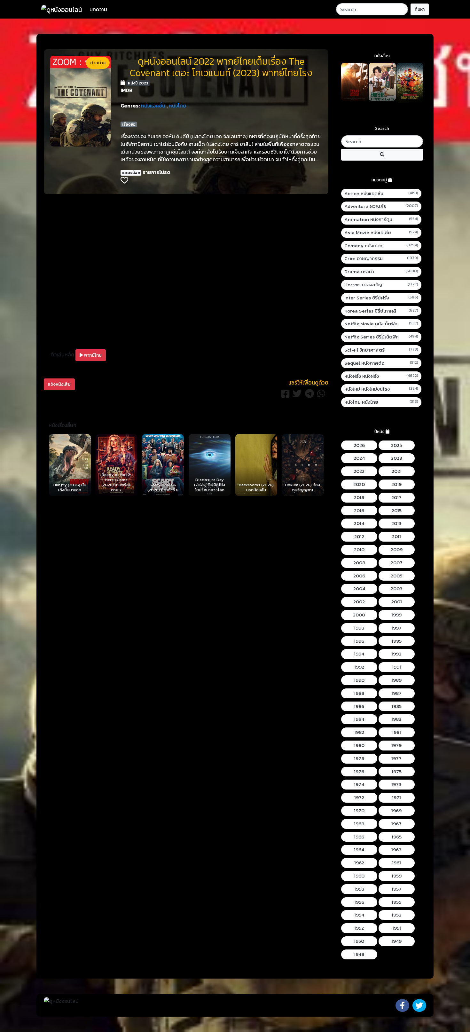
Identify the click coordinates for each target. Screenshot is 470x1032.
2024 (359, 458)
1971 (396, 797)
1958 (359, 889)
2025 (396, 445)
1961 (396, 862)
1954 (359, 914)
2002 (359, 601)
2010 (359, 549)
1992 (359, 667)
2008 (359, 562)
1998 (359, 627)
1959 (397, 875)
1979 (396, 745)
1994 (359, 653)
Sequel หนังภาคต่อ (381, 363)
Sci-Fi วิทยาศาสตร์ (381, 349)
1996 (359, 641)
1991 (396, 667)
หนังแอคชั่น (153, 105)
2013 (396, 523)
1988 (359, 693)
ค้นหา (420, 9)
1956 (359, 902)
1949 (396, 941)
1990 (359, 680)
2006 (359, 575)
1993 (396, 653)
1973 (396, 784)
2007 (397, 562)
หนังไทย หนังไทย (381, 402)
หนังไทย (177, 105)
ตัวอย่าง (98, 63)
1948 (359, 954)
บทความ (98, 9)
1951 (396, 928)
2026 (359, 445)
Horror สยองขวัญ (381, 284)
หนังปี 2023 (138, 83)
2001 (396, 601)
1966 (359, 836)
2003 (397, 588)
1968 (359, 823)
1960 (359, 875)
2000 (359, 614)
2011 (396, 536)
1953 (397, 914)
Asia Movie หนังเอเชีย (381, 232)
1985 (397, 706)
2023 (396, 458)
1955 (396, 902)
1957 (397, 889)
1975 (397, 771)
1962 (359, 862)
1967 (396, 823)
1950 (359, 941)
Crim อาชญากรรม (381, 258)
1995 (397, 641)
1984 (359, 719)
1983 (396, 719)
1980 (359, 745)
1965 (397, 836)
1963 (396, 849)
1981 (396, 732)
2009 (397, 549)
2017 (396, 497)
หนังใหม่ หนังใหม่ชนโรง (381, 389)
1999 (396, 614)
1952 (359, 928)
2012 (359, 536)
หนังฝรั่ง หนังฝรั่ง (381, 376)
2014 (359, 523)
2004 (359, 588)
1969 (396, 810)
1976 (359, 771)
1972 (359, 797)
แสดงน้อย (131, 173)
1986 (359, 706)
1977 (396, 758)
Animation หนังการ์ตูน (381, 219)
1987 (396, 693)
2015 (397, 510)
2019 (396, 484)
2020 (359, 484)
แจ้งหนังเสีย (59, 384)
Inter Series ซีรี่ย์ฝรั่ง (381, 297)
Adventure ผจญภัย (381, 206)
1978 (359, 758)
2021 (397, 471)
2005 (396, 575)
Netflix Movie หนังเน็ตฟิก (381, 323)
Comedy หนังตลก (381, 245)
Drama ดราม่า (381, 271)
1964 (359, 849)
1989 (396, 680)
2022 (359, 471)
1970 (359, 810)
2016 (359, 510)
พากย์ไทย (92, 355)
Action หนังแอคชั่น (381, 193)
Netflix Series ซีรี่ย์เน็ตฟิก (381, 336)
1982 (359, 732)
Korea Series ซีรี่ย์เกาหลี (381, 310)
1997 (396, 627)
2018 (359, 497)
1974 (359, 784)
